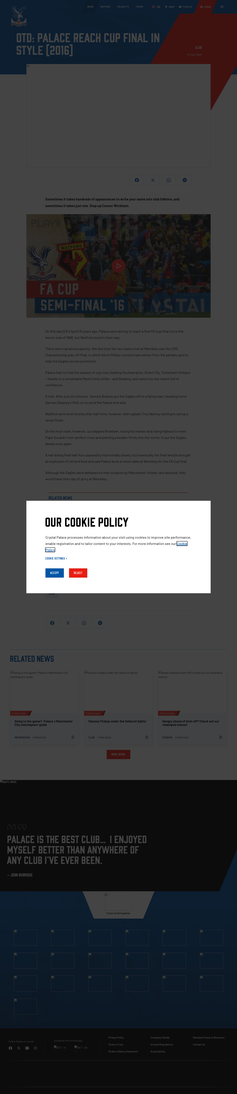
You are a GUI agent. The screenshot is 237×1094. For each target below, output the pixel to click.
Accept (54, 573)
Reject (78, 573)
